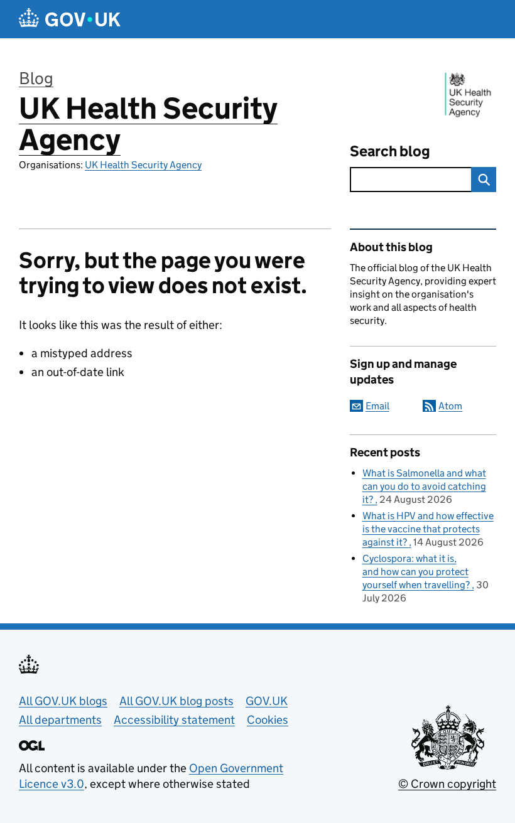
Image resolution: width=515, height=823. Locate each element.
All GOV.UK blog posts (176, 701)
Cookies (267, 720)
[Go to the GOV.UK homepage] (70, 19)
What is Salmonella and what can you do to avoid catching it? (424, 486)
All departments (60, 720)
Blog (36, 78)
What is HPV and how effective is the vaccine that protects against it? (428, 529)
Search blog (390, 151)
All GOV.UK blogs (63, 701)
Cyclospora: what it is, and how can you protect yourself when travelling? (417, 571)
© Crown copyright (447, 784)
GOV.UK (267, 701)
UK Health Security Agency (148, 124)
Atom (450, 406)
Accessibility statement (174, 720)
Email (377, 406)
